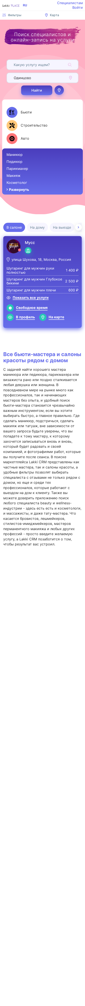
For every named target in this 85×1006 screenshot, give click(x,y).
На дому (37, 227)
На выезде (62, 227)
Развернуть (19, 189)
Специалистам (70, 3)
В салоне (14, 227)
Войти (77, 7)
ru (25, 5)
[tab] (19, 112)
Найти (36, 90)
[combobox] (14, 65)
